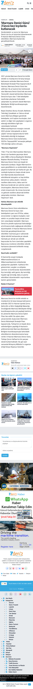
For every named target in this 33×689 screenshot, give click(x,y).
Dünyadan (12, 633)
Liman (27, 9)
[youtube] (20, 594)
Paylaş (5, 69)
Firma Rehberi (10, 646)
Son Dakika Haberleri (15, 670)
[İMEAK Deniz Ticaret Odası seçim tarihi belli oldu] (8, 382)
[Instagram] (21, 368)
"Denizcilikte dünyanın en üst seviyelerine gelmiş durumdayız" (24, 389)
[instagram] (15, 594)
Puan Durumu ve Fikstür (17, 665)
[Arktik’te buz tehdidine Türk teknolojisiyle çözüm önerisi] (8, 414)
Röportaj (12, 620)
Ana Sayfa (9, 598)
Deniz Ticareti (12, 9)
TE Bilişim (21, 589)
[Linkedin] (25, 368)
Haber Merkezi (15, 363)
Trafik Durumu (13, 663)
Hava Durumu (13, 661)
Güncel (3, 9)
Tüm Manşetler (14, 667)
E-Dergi (11, 635)
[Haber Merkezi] (5, 364)
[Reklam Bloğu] (16, 476)
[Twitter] (18, 368)
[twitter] (10, 594)
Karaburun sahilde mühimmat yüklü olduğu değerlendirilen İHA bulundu (7, 405)
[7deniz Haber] (7, 3)
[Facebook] (15, 368)
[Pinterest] (13, 568)
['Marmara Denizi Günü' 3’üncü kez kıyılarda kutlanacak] (16, 58)
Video (14, 573)
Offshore (12, 631)
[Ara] (28, 3)
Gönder (5, 455)
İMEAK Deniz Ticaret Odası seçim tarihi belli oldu (7, 389)
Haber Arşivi (13, 672)
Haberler (4, 19)
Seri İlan (8, 648)
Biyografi (9, 650)
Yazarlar (21, 573)
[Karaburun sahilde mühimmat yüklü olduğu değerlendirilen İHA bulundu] (8, 397)
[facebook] (6, 594)
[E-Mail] (12, 368)
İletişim (28, 573)
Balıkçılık (12, 626)
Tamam (3, 680)
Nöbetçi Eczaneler (15, 659)
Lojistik (20, 9)
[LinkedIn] (19, 568)
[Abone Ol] (27, 70)
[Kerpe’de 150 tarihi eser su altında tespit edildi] (24, 397)
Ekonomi (12, 618)
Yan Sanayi (12, 613)
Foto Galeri (6, 573)
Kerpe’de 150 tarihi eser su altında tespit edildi (24, 403)
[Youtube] (28, 368)
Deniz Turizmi (13, 624)
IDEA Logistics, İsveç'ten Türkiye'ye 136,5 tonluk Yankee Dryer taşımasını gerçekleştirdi (23, 422)
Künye (4, 575)
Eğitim (11, 622)
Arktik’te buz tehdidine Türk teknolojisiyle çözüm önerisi (8, 421)
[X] (10, 568)
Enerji (11, 615)
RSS (5, 583)
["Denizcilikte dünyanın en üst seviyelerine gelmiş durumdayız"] (24, 382)
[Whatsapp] (26, 568)
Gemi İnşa (12, 611)
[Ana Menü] (30, 3)
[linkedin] (29, 594)
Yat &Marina (13, 628)
